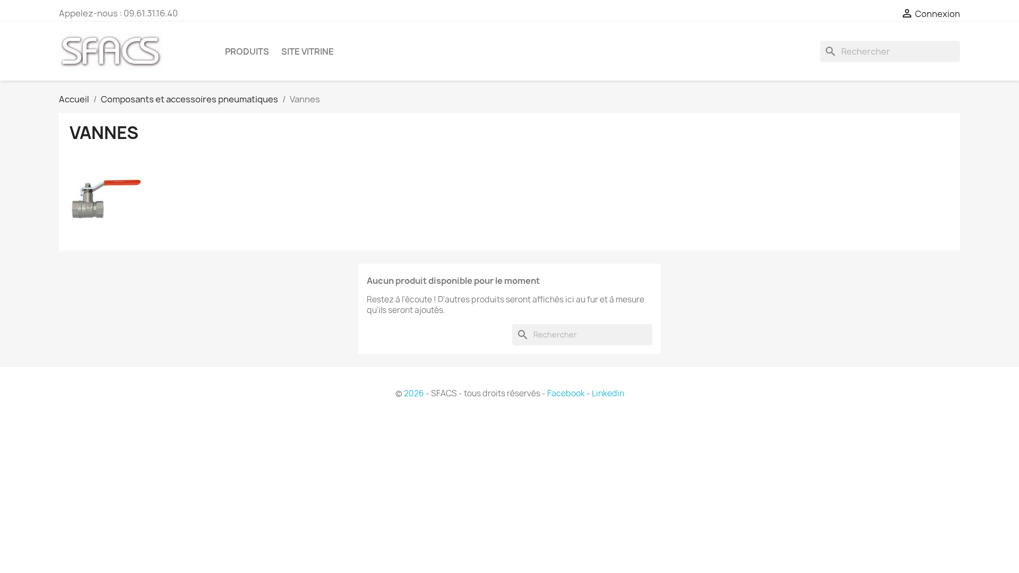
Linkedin (608, 393)
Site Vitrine (307, 51)
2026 (414, 393)
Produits (247, 51)
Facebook (566, 393)
